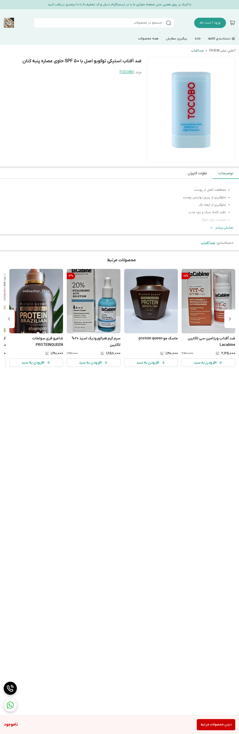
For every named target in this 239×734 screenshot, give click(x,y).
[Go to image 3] (187, 158)
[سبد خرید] (232, 23)
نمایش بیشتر (224, 228)
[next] (9, 319)
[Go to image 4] (184, 158)
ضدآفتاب (197, 51)
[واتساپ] (10, 705)
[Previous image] (154, 110)
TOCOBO (126, 72)
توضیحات (225, 173)
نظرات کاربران (197, 173)
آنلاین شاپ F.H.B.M (222, 51)
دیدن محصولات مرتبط (216, 724)
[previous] (229, 319)
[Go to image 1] (197, 158)
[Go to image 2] (191, 158)
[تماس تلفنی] (10, 688)
